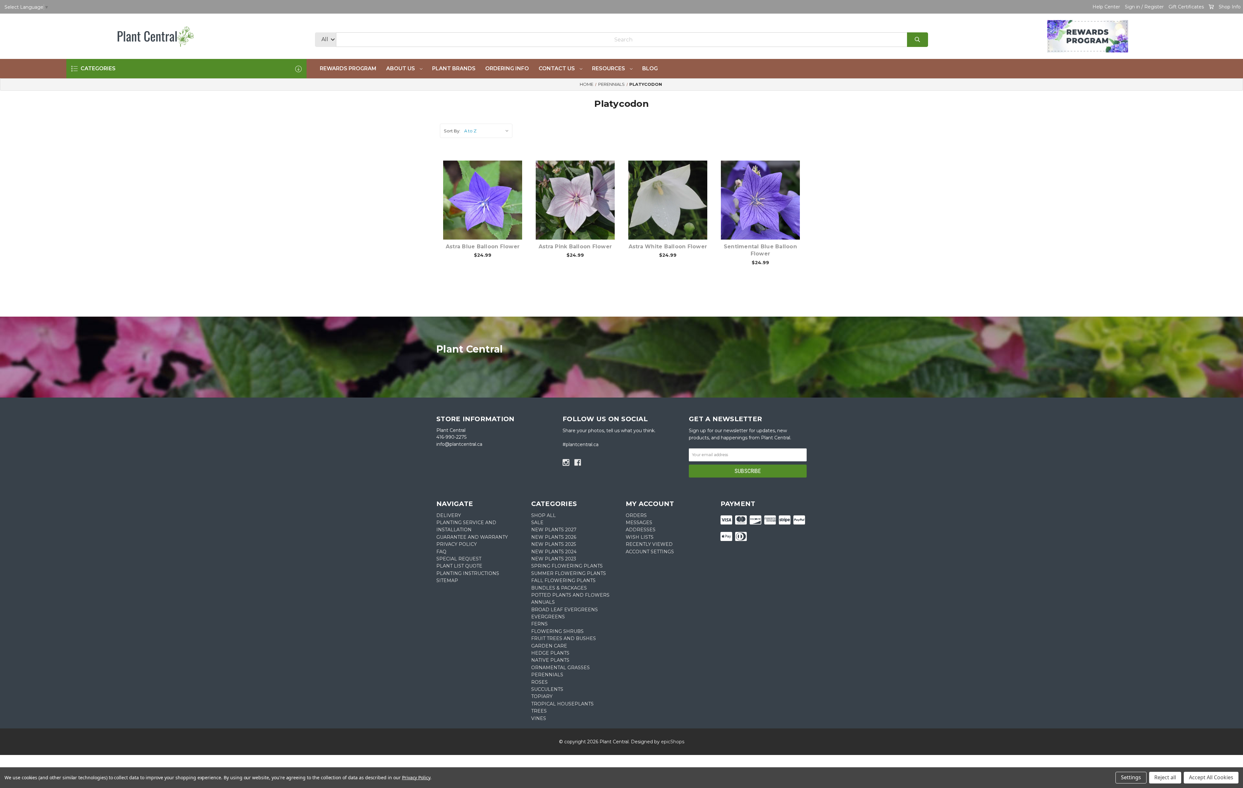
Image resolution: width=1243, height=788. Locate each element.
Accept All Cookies (1211, 777)
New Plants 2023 (553, 559)
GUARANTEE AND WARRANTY (472, 537)
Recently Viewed (649, 544)
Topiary (542, 696)
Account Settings (650, 552)
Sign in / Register (1144, 7)
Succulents (547, 689)
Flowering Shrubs (557, 631)
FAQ (441, 552)
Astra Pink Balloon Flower (575, 246)
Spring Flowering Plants (567, 566)
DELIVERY (448, 515)
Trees (539, 711)
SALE (537, 522)
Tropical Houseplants (562, 704)
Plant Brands (454, 68)
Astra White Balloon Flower (668, 246)
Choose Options (486, 210)
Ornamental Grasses (560, 667)
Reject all (1165, 777)
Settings (1131, 777)
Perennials (547, 675)
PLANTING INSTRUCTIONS (467, 573)
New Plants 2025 (553, 544)
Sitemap (447, 580)
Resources (609, 68)
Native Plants (550, 660)
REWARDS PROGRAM (348, 68)
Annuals (543, 602)
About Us (401, 68)
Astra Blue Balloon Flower (483, 246)
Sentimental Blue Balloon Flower (760, 250)
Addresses (640, 530)
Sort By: (452, 130)
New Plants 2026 (553, 537)
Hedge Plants (550, 653)
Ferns (539, 624)
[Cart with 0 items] (1211, 7)
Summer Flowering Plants (568, 573)
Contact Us (557, 68)
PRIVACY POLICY (456, 544)
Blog (650, 68)
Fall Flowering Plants (563, 580)
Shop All (543, 515)
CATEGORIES (97, 68)
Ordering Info (507, 68)
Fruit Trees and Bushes (563, 638)
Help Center (1106, 7)
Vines (538, 718)
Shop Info (1230, 7)
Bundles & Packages (559, 588)
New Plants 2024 (554, 552)
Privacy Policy (416, 777)
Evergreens (548, 617)
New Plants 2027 (554, 530)
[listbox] (487, 131)
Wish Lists (640, 537)
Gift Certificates (1186, 7)
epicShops (672, 742)
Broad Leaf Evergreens (564, 610)
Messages (639, 522)
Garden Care (549, 646)
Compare (490, 193)
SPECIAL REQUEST (458, 559)
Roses (539, 682)
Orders (636, 515)
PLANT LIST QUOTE (459, 566)
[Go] (917, 39)
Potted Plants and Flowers (570, 595)
